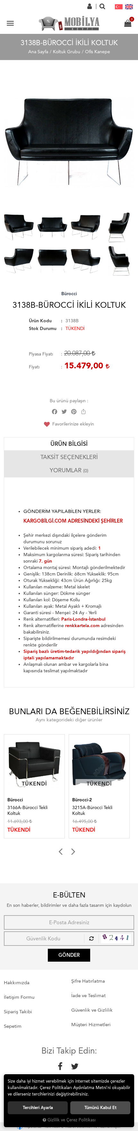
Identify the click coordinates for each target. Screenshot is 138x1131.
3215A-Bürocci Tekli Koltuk (28, 810)
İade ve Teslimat (88, 995)
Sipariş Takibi (18, 1012)
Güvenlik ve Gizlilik (92, 1010)
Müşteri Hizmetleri (91, 1024)
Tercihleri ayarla (38, 1107)
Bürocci (69, 293)
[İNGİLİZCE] (129, 6)
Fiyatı (34, 367)
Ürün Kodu (40, 321)
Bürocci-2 (18, 800)
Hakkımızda (17, 983)
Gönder (69, 955)
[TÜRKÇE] (119, 6)
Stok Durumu (42, 328)
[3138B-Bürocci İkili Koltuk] (69, 141)
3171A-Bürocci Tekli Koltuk (93, 810)
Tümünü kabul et (100, 1107)
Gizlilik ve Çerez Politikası (71, 1119)
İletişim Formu (19, 997)
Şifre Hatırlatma (88, 981)
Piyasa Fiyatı (41, 354)
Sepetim (13, 1026)
